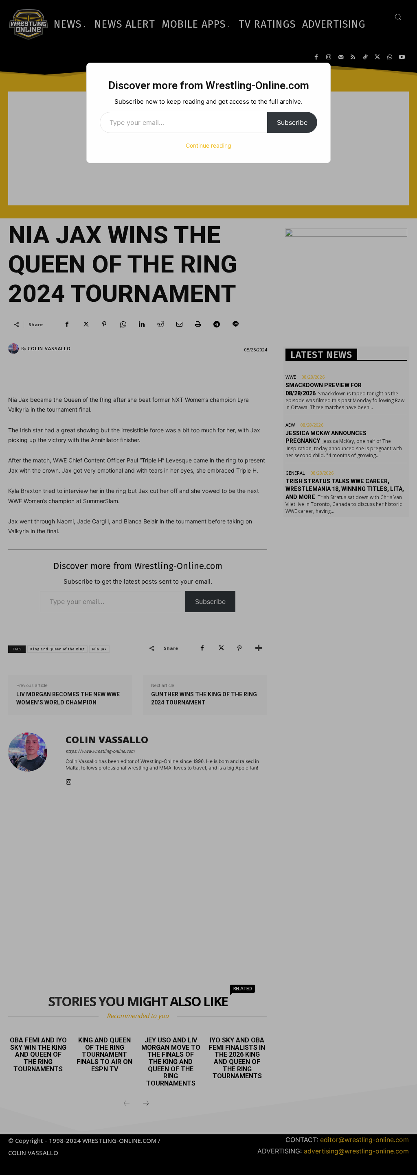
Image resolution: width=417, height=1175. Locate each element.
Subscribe (292, 122)
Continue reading (208, 145)
